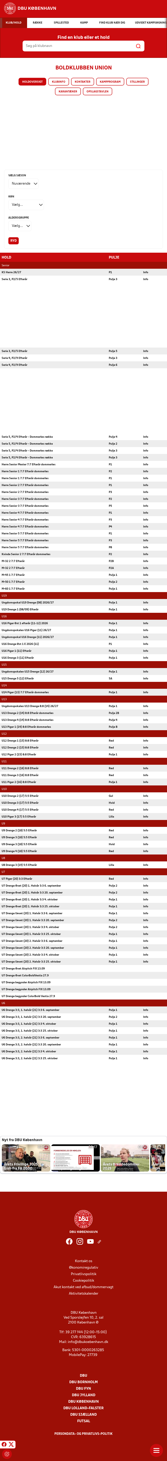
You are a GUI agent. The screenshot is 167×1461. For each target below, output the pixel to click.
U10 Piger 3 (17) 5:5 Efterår (19, 817)
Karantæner (68, 91)
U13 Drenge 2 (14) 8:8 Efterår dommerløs (27, 713)
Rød (111, 741)
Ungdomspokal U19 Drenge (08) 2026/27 (28, 602)
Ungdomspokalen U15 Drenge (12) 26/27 (28, 671)
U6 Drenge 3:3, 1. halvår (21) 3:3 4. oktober (29, 1024)
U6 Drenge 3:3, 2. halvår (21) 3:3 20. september (31, 1044)
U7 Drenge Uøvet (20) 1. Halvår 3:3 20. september (33, 920)
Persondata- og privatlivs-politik (83, 1434)
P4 (110, 526)
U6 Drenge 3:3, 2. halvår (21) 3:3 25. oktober (30, 1058)
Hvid (112, 803)
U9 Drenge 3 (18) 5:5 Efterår (19, 837)
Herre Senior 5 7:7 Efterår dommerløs (25, 533)
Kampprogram (110, 82)
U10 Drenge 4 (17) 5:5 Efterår (20, 810)
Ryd (13, 240)
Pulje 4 (113, 437)
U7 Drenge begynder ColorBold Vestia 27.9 (28, 996)
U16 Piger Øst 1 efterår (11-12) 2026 (25, 623)
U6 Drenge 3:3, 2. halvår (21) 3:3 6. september (30, 1037)
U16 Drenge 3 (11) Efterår (18, 658)
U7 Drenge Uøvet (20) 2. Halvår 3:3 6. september (32, 941)
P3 (110, 492)
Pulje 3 (113, 279)
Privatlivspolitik (83, 1274)
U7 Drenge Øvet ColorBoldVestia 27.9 (25, 975)
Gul (111, 796)
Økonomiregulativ (83, 1267)
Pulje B (113, 727)
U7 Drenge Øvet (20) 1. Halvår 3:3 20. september (32, 892)
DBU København (83, 1402)
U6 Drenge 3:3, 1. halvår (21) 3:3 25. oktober (30, 1031)
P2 (110, 471)
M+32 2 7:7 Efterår (13, 561)
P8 (110, 547)
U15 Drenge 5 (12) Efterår (18, 678)
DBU (83, 1376)
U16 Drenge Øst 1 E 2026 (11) (20, 644)
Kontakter (82, 82)
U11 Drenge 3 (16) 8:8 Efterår (20, 775)
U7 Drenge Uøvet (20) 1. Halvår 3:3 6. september (32, 913)
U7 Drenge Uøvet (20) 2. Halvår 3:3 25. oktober (31, 962)
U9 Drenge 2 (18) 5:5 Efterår (19, 830)
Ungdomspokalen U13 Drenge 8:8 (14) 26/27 (30, 706)
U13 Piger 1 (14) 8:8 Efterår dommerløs (26, 727)
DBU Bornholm (83, 1382)
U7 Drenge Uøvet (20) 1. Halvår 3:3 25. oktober (31, 934)
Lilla (111, 817)
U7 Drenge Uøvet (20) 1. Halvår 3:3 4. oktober (30, 927)
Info (145, 272)
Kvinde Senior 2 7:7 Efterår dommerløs (26, 554)
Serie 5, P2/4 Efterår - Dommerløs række (27, 437)
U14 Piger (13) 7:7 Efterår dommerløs (25, 692)
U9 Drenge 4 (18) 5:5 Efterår (19, 851)
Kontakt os (83, 1261)
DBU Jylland (83, 1395)
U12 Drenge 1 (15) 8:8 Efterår (20, 741)
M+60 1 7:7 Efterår (13, 589)
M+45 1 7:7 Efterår (13, 575)
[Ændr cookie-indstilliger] (7, 1454)
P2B (111, 561)
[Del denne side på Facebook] (4, 1445)
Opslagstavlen (98, 91)
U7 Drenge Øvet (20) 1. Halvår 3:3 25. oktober (30, 906)
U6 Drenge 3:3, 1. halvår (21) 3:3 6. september (30, 1010)
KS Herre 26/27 (11, 272)
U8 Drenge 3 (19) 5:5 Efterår (19, 865)
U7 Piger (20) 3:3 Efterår (17, 879)
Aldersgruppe (18, 218)
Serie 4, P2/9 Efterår (14, 358)
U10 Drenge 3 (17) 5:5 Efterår (20, 803)
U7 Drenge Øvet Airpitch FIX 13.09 (23, 968)
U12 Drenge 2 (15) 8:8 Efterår (20, 747)
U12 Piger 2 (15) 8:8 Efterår (19, 754)
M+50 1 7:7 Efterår (13, 582)
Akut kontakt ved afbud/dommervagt (83, 1287)
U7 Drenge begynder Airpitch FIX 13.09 (26, 982)
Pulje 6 (113, 365)
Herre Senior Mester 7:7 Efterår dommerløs (28, 464)
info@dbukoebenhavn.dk (88, 1342)
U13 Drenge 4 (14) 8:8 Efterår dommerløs (27, 720)
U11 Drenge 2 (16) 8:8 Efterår (20, 768)
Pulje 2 (113, 444)
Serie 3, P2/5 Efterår (14, 279)
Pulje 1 (113, 575)
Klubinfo (58, 82)
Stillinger (137, 82)
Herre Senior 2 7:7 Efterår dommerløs (25, 485)
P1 (110, 272)
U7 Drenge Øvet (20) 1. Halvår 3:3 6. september (31, 886)
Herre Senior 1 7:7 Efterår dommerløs (25, 471)
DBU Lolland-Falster (83, 1408)
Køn (11, 196)
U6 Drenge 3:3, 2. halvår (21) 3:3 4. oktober (29, 1051)
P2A (111, 568)
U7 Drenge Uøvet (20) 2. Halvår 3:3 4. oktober (30, 955)
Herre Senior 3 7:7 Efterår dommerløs (25, 499)
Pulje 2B (114, 713)
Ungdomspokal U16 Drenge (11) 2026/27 (28, 637)
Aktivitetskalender (83, 1293)
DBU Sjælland (83, 1415)
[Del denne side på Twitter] (11, 1445)
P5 (110, 506)
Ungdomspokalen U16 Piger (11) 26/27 (26, 630)
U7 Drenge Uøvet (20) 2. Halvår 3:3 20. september (33, 948)
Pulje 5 (113, 351)
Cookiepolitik (83, 1280)
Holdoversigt (32, 82)
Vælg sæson (17, 175)
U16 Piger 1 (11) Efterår (16, 651)
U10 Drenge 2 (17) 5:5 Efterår (20, 796)
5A (110, 678)
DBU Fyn (83, 1389)
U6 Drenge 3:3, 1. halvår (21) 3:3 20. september (31, 1017)
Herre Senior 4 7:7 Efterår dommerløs (25, 513)
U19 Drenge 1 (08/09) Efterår (20, 609)
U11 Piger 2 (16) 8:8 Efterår (19, 782)
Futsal (83, 1421)
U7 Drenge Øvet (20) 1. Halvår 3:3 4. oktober (30, 899)
